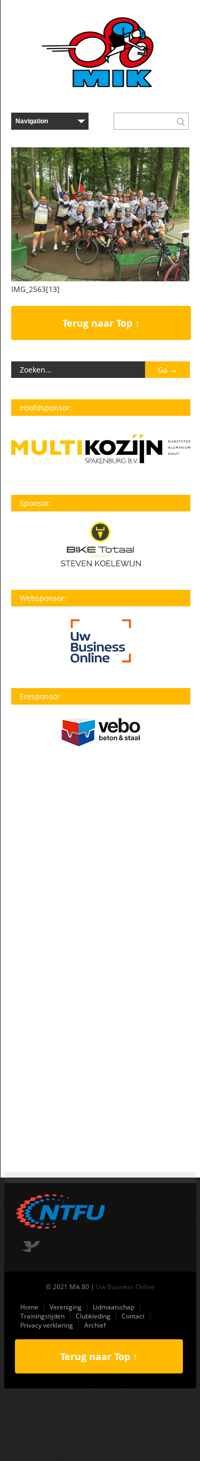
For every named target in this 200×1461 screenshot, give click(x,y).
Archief (95, 1325)
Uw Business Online (125, 1286)
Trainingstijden (42, 1316)
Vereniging (66, 1307)
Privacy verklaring (46, 1325)
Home (29, 1307)
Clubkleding (93, 1316)
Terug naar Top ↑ (101, 323)
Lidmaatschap (113, 1307)
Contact (133, 1316)
